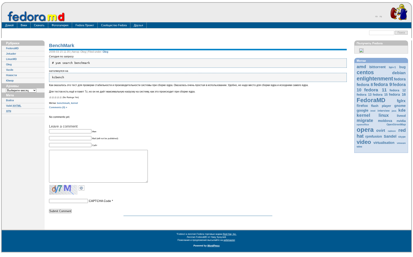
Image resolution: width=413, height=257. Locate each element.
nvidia (401, 121)
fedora (400, 79)
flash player (381, 106)
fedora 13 (364, 94)
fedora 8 (365, 84)
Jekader (11, 53)
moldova (385, 121)
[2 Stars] (53, 97)
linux (384, 115)
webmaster (229, 240)
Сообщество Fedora (114, 25)
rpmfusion (373, 136)
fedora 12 (398, 90)
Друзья (138, 25)
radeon (392, 131)
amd (361, 66)
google (362, 110)
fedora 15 (380, 94)
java (394, 110)
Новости (11, 75)
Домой (9, 25)
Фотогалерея (60, 25)
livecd (401, 115)
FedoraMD (12, 48)
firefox (362, 106)
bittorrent (377, 67)
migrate (365, 120)
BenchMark (61, 45)
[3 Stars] (55, 97)
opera (365, 129)
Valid (13, 105)
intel (372, 110)
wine (359, 146)
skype (402, 136)
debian (399, 73)
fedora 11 (375, 89)
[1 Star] (50, 97)
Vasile (9, 69)
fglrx (401, 100)
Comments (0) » (58, 107)
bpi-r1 (392, 67)
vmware (401, 143)
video (364, 142)
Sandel (390, 136)
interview (384, 110)
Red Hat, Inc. (230, 234)
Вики (24, 25)
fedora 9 (383, 84)
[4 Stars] (58, 97)
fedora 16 (397, 94)
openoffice (363, 124)
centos (365, 72)
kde (402, 110)
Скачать (39, 25)
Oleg (9, 64)
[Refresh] (82, 187)
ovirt (380, 130)
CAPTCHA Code (100, 201)
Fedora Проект (85, 25)
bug (402, 67)
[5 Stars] (60, 97)
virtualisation (384, 143)
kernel (363, 115)
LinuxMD (11, 59)
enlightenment (375, 78)
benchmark (63, 103)
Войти (10, 100)
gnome (400, 106)
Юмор (10, 80)
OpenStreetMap (396, 124)
